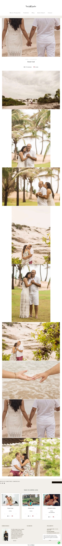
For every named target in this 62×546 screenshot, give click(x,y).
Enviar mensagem (51, 531)
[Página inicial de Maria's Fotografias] (31, 6)
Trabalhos (26, 12)
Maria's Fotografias (15, 12)
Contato (50, 12)
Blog (33, 12)
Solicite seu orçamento (57, 482)
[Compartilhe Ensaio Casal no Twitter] (2, 483)
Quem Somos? (41, 12)
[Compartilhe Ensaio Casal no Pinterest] (4, 483)
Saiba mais (14, 540)
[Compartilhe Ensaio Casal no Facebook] (0, 483)
